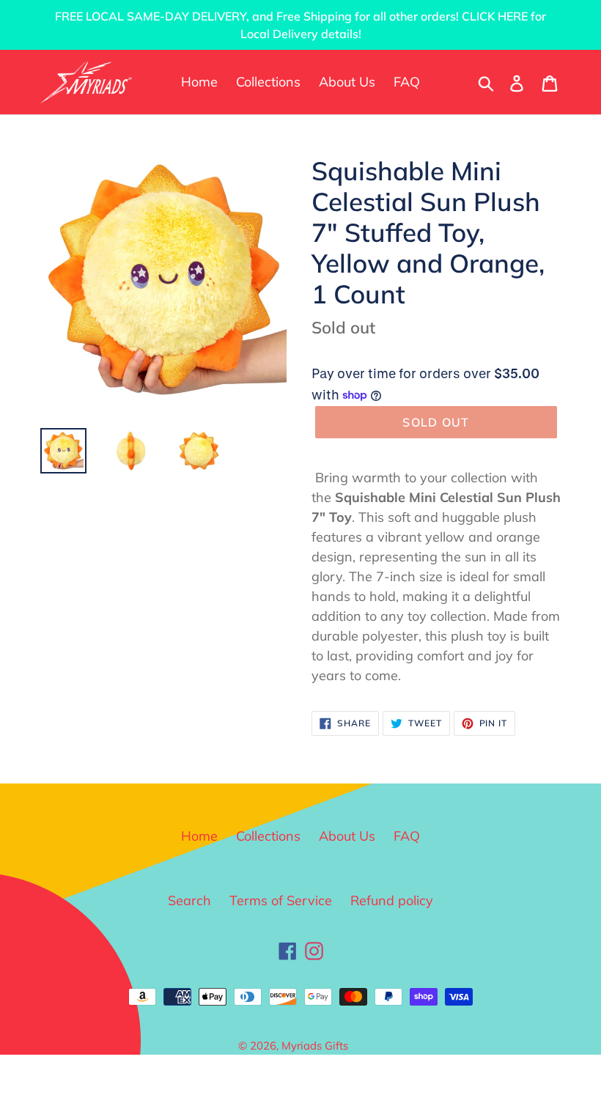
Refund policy (391, 900)
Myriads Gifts (314, 1045)
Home (199, 835)
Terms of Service (280, 900)
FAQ (407, 835)
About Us (347, 835)
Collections (268, 835)
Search (189, 900)
